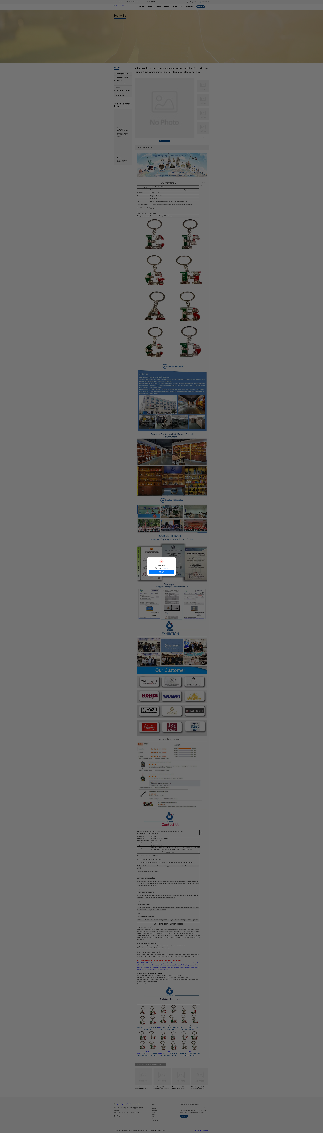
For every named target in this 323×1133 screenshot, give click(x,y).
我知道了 (161, 572)
